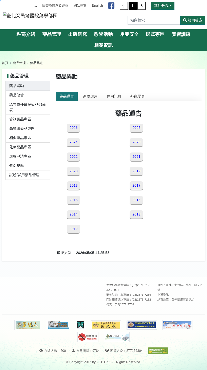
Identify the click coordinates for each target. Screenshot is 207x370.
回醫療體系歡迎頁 (55, 5)
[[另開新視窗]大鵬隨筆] (177, 325)
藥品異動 (16, 86)
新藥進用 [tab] (90, 96)
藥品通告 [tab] (66, 96)
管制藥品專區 (20, 119)
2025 (136, 128)
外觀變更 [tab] (137, 96)
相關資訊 (103, 45)
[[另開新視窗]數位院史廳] (106, 325)
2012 (74, 229)
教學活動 (103, 34)
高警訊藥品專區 (22, 128)
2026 (74, 128)
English (97, 5)
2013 (136, 214)
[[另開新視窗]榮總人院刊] (27, 325)
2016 (74, 200)
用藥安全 (129, 34)
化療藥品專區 (20, 147)
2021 (136, 157)
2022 (74, 157)
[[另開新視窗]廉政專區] (117, 337)
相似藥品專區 (20, 138)
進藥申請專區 (20, 156)
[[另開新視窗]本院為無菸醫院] (87, 337)
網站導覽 (80, 5)
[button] (200, 362)
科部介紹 (26, 34)
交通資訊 (163, 294)
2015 (136, 200)
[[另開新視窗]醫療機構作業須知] (142, 325)
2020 (74, 171)
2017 (136, 185)
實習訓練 (181, 34)
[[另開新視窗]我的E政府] (80, 325)
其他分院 (161, 6)
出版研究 (77, 34)
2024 (74, 142)
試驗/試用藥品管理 (24, 175)
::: (35, 5)
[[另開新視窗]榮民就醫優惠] (58, 325)
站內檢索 (195, 20)
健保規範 (16, 166)
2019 (136, 171)
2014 (74, 214)
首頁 (5, 63)
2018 (74, 185)
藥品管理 (51, 34)
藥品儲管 (16, 95)
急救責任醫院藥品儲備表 (27, 107)
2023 (136, 142)
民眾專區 (155, 34)
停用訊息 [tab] (114, 96)
